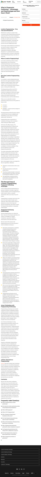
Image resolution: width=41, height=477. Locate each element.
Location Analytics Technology (6, 454)
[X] (19, 469)
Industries (19, 1)
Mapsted (3, 363)
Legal (23, 473)
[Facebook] (24, 469)
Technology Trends (31, 2)
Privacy (27, 473)
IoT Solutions (24, 2)
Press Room (18, 473)
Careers (12, 473)
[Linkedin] (22, 469)
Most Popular (13, 2)
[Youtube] (17, 469)
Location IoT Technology (5, 464)
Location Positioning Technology (6, 449)
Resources (3, 459)
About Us (6, 473)
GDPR (32, 473)
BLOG (9, 2)
